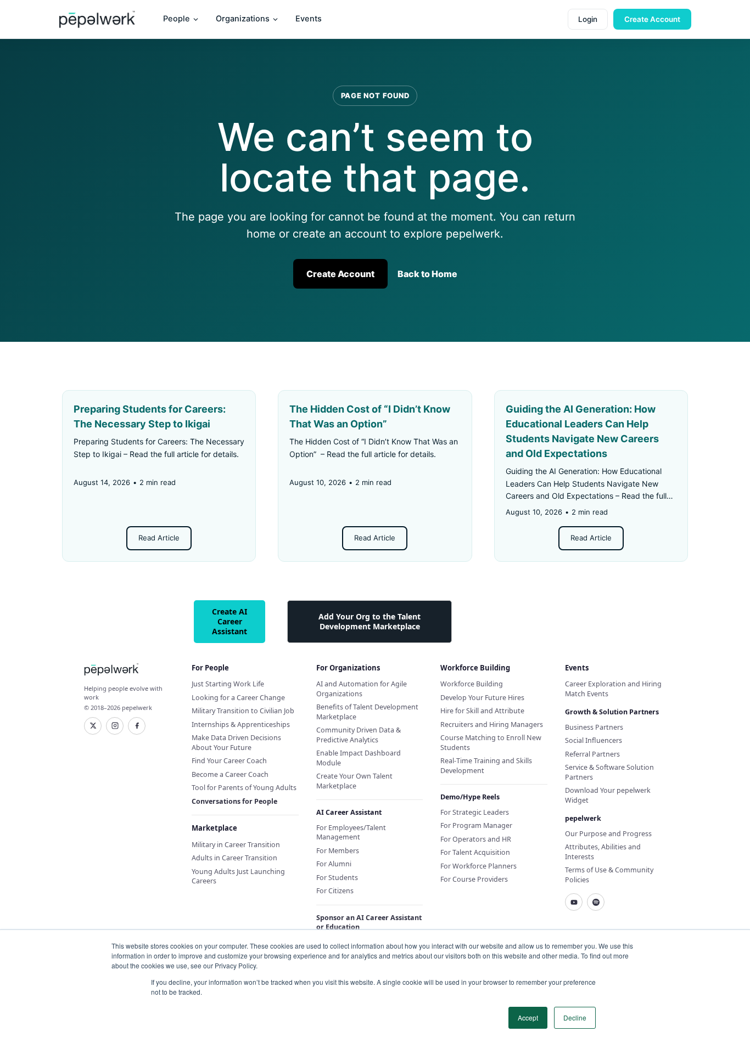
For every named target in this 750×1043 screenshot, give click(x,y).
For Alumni (333, 864)
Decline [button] (574, 1017)
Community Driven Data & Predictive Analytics (358, 735)
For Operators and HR (475, 839)
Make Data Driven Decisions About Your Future (236, 742)
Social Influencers (593, 740)
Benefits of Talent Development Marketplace (367, 711)
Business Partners (594, 727)
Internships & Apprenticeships (241, 724)
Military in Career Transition (236, 844)
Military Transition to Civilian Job (243, 710)
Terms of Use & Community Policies (609, 874)
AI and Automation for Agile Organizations (361, 688)
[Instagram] (115, 726)
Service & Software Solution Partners (609, 772)
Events (308, 19)
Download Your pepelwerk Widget (608, 795)
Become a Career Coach (230, 774)
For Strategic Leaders (474, 812)
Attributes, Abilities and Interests (603, 851)
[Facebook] (136, 726)
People (176, 19)
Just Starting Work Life (228, 684)
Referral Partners (592, 754)
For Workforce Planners (478, 866)
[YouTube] (574, 902)
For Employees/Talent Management (351, 832)
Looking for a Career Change (238, 697)
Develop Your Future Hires (482, 697)
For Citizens (335, 890)
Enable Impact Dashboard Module (358, 758)
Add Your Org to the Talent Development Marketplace (369, 621)
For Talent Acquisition (475, 852)
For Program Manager (476, 825)
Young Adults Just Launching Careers (238, 876)
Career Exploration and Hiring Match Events (613, 688)
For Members (337, 850)
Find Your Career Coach (229, 760)
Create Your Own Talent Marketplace (354, 781)
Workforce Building (471, 684)
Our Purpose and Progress (608, 833)
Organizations (243, 19)
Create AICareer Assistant (229, 621)
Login (587, 19)
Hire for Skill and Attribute (482, 710)
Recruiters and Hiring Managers (491, 724)
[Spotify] (596, 902)
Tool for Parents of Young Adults (244, 787)
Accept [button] (528, 1017)
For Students (337, 877)
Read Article (159, 537)
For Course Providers (474, 879)
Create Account (652, 19)
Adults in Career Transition (234, 857)
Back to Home (427, 273)
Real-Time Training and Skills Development (486, 765)
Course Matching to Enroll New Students (490, 742)
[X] (93, 726)
